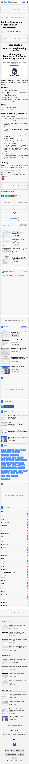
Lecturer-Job (11, 460)
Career (8, 191)
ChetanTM (13, 218)
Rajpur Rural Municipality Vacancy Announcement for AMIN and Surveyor (19, 258)
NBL (25, 460)
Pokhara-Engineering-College (9, 468)
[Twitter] (6, 196)
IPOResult (21, 457)
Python (14, 470)
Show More (24, 326)
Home (2, 17)
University (15, 476)
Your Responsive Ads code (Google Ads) (14, 9)
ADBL (4, 449)
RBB (26, 470)
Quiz (21, 470)
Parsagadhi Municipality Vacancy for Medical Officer (19, 240)
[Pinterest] (12, 196)
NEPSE (21, 462)
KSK (4, 460)
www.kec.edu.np (6, 167)
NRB (15, 465)
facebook (8, 406)
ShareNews (5, 473)
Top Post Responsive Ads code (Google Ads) (14, 38)
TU (3, 476)
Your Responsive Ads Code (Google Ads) (14, 389)
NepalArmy (5, 462)
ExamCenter (16, 452)
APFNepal (11, 449)
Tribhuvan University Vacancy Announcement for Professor (19, 249)
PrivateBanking (6, 470)
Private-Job (21, 468)
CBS (24, 449)
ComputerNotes (6, 452)
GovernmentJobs (6, 457)
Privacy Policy (20, 750)
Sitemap (14, 758)
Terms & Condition (10, 754)
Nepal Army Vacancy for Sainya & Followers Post (18, 231)
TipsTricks (20, 473)
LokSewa (19, 460)
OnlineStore (22, 465)
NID (10, 465)
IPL (14, 457)
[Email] (16, 196)
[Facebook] (2, 196)
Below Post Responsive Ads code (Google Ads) (14, 186)
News (6, 17)
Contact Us (21, 754)
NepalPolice (14, 462)
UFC (9, 476)
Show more (23, 225)
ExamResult (5, 455)
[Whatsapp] (9, 196)
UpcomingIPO (6, 478)
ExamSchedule (15, 455)
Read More (17, 235)
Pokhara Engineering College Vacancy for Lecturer (18, 367)
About (12, 750)
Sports (13, 473)
